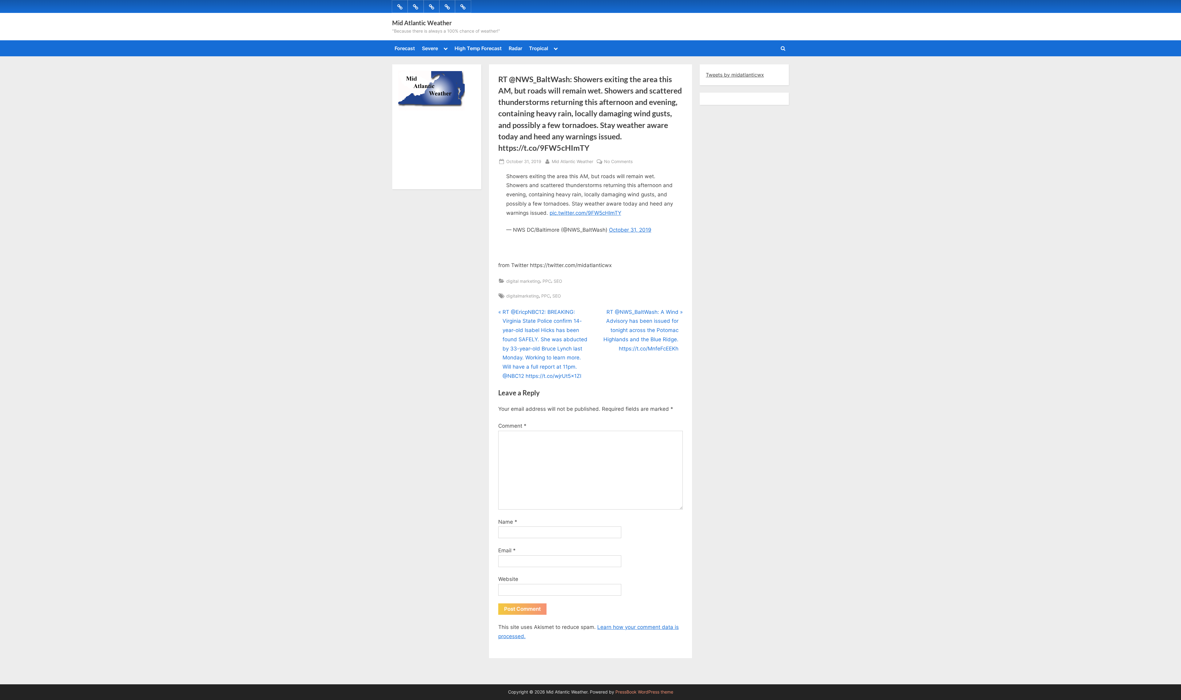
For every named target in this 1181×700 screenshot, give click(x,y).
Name (507, 522)
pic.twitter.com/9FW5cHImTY (585, 213)
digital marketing (523, 281)
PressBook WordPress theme (644, 692)
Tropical (538, 48)
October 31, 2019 (630, 230)
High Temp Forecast (478, 48)
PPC (547, 281)
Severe (430, 48)
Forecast (405, 48)
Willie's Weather (423, 180)
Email (507, 550)
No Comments (618, 161)
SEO (558, 281)
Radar (515, 48)
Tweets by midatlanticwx (735, 75)
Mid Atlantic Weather (422, 22)
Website (508, 579)
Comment (512, 426)
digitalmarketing (522, 295)
